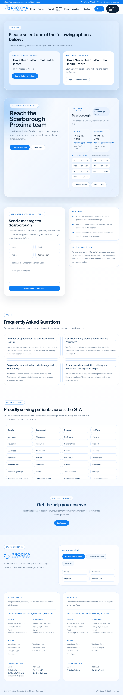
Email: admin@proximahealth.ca (18, 631)
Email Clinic (99, 185)
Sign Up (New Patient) (78, 79)
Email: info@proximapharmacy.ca (43, 631)
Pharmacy (41, 9)
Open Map (38, 147)
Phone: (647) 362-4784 (101, 623)
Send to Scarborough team (34, 288)
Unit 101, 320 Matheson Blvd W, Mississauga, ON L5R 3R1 (30, 614)
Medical (51, 9)
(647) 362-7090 (79, 137)
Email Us (68, 563)
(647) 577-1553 (113, 8)
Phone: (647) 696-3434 (42, 623)
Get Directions (81, 185)
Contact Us (61, 523)
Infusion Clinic (97, 579)
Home (32, 9)
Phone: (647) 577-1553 (16, 623)
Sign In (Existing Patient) (25, 76)
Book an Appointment (73, 556)
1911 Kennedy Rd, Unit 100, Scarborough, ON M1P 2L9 (88, 614)
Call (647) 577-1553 (96, 556)
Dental (66, 9)
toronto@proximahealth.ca (85, 143)
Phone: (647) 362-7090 (76, 623)
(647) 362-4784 (99, 137)
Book (99, 9)
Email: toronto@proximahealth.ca (77, 631)
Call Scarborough (20, 147)
